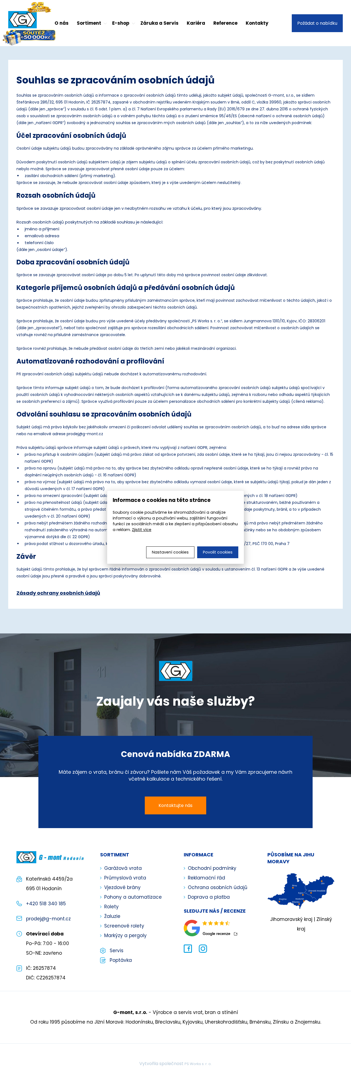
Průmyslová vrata (125, 878)
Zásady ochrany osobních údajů (58, 593)
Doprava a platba (209, 897)
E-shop (120, 23)
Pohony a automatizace (133, 897)
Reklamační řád (206, 878)
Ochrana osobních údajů (217, 887)
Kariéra (196, 23)
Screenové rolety (124, 926)
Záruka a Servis (159, 23)
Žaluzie (112, 916)
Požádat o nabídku (317, 23)
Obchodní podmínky (212, 868)
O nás (62, 23)
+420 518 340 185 (46, 903)
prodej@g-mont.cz (48, 918)
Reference (225, 23)
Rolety (111, 906)
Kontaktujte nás (175, 805)
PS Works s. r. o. (198, 1063)
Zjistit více (141, 529)
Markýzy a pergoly (125, 935)
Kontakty (257, 23)
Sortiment (89, 23)
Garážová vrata (123, 868)
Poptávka (121, 960)
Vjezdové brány (122, 887)
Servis (116, 950)
